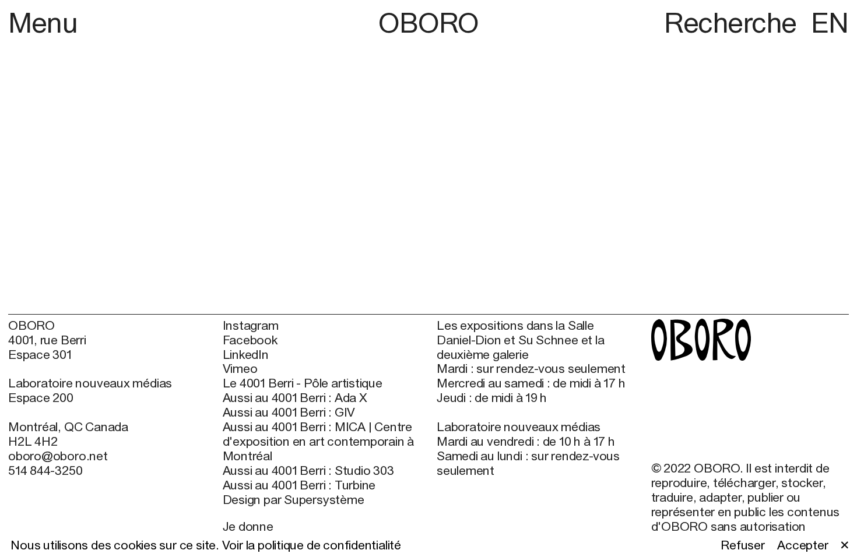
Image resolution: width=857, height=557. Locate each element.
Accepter (802, 545)
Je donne (248, 526)
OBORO (428, 22)
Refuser (743, 545)
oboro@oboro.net (58, 456)
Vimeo (240, 369)
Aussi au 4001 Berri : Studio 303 (308, 471)
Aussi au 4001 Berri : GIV (289, 412)
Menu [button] (43, 22)
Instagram (251, 326)
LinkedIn (246, 355)
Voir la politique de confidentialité (311, 545)
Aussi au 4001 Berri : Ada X (295, 398)
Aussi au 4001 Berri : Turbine (299, 485)
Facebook (250, 340)
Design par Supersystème (293, 500)
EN (830, 22)
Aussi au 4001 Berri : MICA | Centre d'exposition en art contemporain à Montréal (319, 441)
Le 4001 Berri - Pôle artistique (302, 383)
